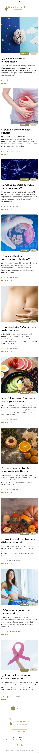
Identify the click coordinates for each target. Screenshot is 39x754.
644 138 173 (23, 737)
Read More (5, 83)
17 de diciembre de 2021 (15, 489)
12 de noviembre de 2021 (15, 631)
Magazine (24, 53)
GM (4, 80)
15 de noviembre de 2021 (15, 560)
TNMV (8, 750)
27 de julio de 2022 (14, 206)
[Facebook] (17, 745)
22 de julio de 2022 (14, 348)
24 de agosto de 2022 (14, 80)
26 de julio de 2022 (14, 277)
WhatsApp (18, 731)
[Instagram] (22, 745)
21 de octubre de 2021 (14, 696)
